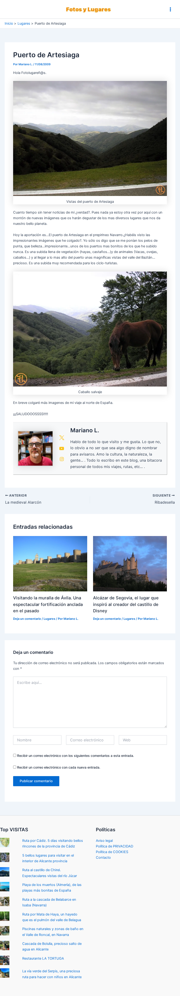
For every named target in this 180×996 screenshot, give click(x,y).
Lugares (49, 619)
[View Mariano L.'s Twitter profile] (62, 438)
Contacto (103, 857)
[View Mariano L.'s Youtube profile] (62, 448)
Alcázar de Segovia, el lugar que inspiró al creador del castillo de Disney (126, 604)
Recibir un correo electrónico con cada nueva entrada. (58, 767)
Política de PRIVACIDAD (114, 846)
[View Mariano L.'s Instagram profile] (62, 459)
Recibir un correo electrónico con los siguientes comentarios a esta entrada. (75, 756)
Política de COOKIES (112, 852)
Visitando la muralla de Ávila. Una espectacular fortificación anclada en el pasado (48, 604)
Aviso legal (104, 841)
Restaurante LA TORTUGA (43, 958)
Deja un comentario (27, 619)
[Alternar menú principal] (170, 9)
